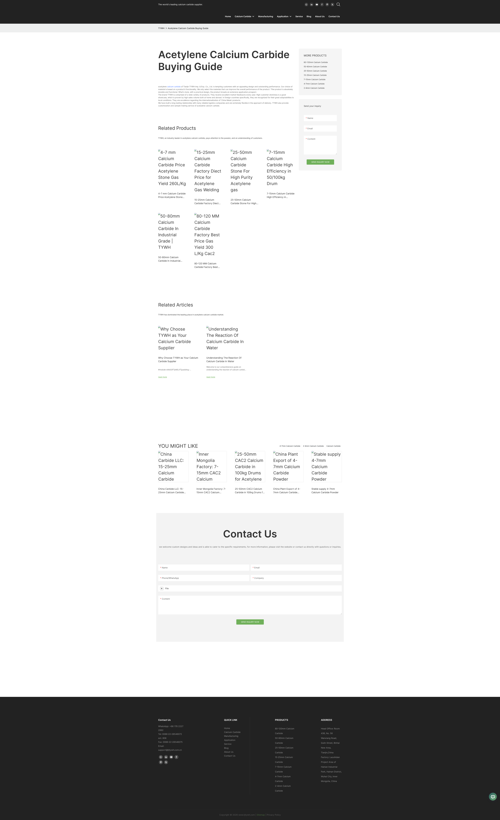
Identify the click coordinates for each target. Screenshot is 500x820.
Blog (226, 748)
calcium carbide (174, 86)
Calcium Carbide (333, 446)
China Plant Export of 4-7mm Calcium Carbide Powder (286, 491)
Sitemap (261, 814)
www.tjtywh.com (246, 814)
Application (229, 740)
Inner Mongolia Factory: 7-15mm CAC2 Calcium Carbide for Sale (211, 491)
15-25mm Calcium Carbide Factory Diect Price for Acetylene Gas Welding (207, 201)
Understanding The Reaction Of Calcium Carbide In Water (224, 359)
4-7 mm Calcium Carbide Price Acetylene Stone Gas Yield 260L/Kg (172, 195)
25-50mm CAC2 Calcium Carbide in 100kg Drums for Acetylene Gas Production (250, 491)
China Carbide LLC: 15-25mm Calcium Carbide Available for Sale (171, 491)
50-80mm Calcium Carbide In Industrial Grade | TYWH (169, 259)
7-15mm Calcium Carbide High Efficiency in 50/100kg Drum (280, 195)
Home (227, 728)
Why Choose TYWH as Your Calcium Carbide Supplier (178, 359)
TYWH (161, 28)
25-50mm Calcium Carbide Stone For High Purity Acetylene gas (243, 201)
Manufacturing (231, 736)
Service (227, 744)
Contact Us (229, 755)
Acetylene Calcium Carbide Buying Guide (188, 28)
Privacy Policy (274, 814)
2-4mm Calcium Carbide (313, 446)
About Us (228, 752)
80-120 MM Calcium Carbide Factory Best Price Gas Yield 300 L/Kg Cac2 (207, 265)
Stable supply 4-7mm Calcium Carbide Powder (325, 491)
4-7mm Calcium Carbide (290, 446)
